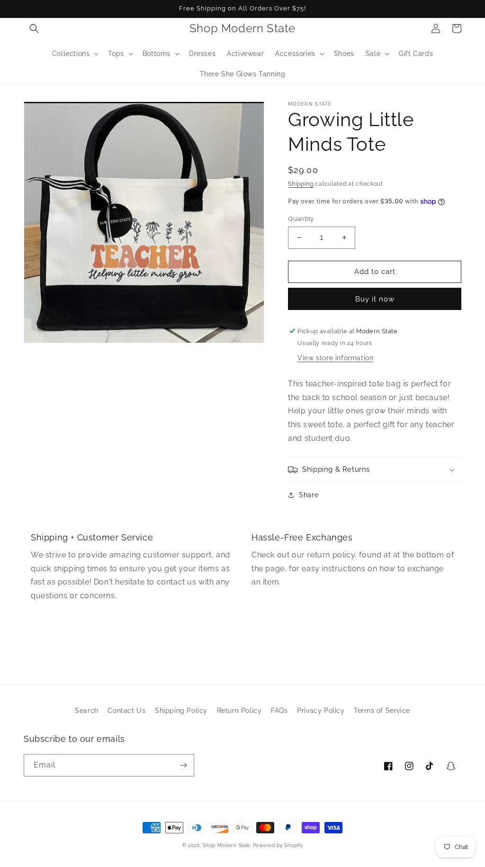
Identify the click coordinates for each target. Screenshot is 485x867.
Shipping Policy (181, 710)
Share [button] (308, 495)
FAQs (279, 710)
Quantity (301, 218)
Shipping (301, 184)
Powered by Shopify (278, 845)
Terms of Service (382, 710)
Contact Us (126, 710)
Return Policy (239, 710)
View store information (335, 358)
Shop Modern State (227, 845)
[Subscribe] (183, 765)
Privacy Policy (320, 710)
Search (87, 710)
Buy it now (375, 299)
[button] (34, 28)
